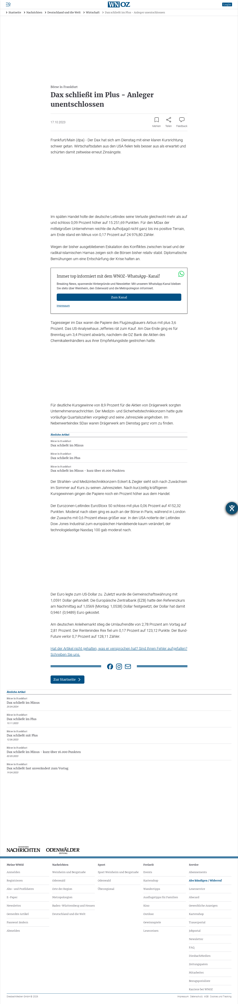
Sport (101, 864)
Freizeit (148, 864)
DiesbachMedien (199, 956)
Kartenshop (150, 880)
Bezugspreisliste (199, 981)
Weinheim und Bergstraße (69, 872)
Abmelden (13, 930)
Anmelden (13, 872)
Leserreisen (150, 930)
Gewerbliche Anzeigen (203, 905)
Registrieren (15, 880)
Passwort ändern (17, 922)
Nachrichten (60, 864)
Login (227, 4)
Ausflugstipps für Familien (160, 897)
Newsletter (14, 905)
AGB (206, 996)
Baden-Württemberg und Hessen (73, 905)
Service (194, 864)
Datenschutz (196, 996)
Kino (146, 905)
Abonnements (198, 872)
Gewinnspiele (152, 922)
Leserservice (197, 889)
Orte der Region (62, 889)
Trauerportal (197, 922)
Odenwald (58, 880)
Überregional (106, 889)
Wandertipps (151, 889)
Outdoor (148, 914)
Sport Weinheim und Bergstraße (118, 872)
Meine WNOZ (15, 864)
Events (147, 872)
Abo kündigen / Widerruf (205, 880)
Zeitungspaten (198, 964)
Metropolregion (62, 897)
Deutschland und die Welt (69, 914)
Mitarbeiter (196, 972)
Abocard (194, 897)
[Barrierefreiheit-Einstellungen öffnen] (232, 508)
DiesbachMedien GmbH (22, 996)
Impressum (63, 305)
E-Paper (12, 897)
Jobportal (195, 930)
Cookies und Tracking (220, 996)
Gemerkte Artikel (18, 914)
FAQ (191, 947)
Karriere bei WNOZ (201, 989)
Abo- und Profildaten (20, 889)
